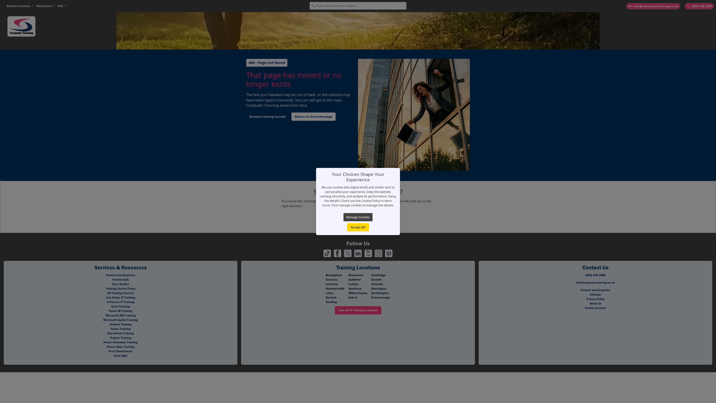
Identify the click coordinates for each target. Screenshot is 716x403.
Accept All (358, 227)
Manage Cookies (358, 217)
